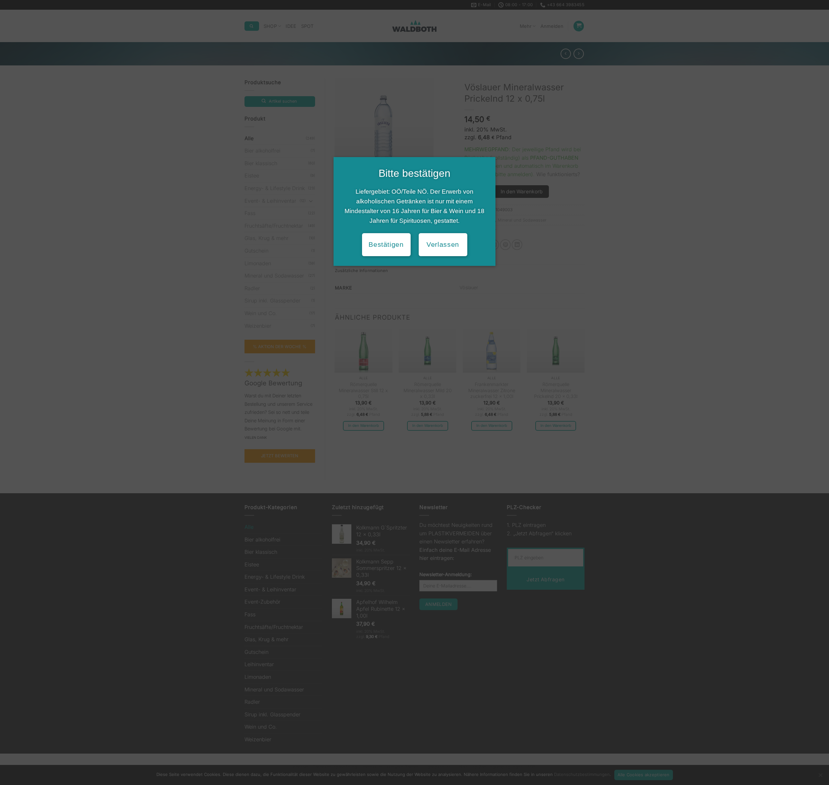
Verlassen (442, 244)
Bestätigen (386, 244)
